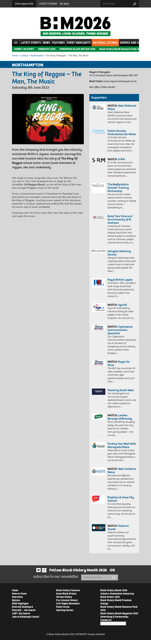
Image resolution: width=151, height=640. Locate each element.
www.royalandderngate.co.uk (119, 81)
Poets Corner (63, 606)
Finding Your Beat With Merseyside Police (122, 445)
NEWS (46, 43)
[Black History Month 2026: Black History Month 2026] (75, 26)
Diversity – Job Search (24, 610)
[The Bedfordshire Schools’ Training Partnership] (98, 188)
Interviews (17, 597)
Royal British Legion (120, 280)
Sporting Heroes (64, 610)
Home (15, 55)
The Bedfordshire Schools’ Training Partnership (118, 187)
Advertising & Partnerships (114, 616)
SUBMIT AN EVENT (24, 49)
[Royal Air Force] (98, 362)
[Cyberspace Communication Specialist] (98, 327)
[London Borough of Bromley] (98, 417)
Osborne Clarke (118, 527)
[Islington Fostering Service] (98, 251)
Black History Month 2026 (113, 590)
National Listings (105, 43)
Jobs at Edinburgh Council (25, 616)
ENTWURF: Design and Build (90, 634)
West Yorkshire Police (122, 470)
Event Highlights (79, 43)
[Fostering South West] (98, 392)
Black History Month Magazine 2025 (119, 613)
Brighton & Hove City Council (121, 499)
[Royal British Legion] (98, 283)
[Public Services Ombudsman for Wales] (98, 131)
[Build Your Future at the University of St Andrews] (98, 217)
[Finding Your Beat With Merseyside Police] (98, 445)
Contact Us (105, 620)
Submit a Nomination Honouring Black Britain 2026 (117, 595)
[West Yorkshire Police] (98, 471)
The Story (64, 3)
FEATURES (58, 43)
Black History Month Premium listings (115, 601)
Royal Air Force (119, 363)
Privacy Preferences (113, 623)
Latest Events (31, 43)
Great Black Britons (66, 593)
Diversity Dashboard (22, 606)
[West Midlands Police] (98, 107)
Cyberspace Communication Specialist (120, 330)
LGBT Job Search (21, 613)
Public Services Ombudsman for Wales (122, 132)
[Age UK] (98, 307)
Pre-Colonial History (67, 600)
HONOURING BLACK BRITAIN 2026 (77, 49)
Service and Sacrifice (135, 43)
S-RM (121, 159)
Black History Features (68, 590)
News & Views (19, 593)
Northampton (37, 55)
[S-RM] (98, 160)
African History (64, 597)
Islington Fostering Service (119, 252)
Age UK (122, 305)
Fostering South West (121, 390)
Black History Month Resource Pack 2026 (120, 49)
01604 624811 (108, 87)
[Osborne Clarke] (98, 527)
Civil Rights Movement (68, 603)
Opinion (16, 600)
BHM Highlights (20, 603)
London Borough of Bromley (120, 416)
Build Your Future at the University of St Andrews (120, 219)
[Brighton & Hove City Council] (98, 500)
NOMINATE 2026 (46, 49)
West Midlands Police (122, 107)
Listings (24, 55)
